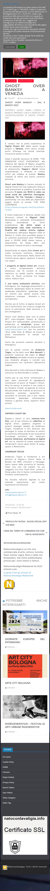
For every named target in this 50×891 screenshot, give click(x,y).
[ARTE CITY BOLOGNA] (25, 656)
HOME (5, 767)
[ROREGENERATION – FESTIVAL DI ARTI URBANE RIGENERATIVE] (25, 697)
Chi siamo (7, 757)
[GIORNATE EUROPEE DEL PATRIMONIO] (25, 612)
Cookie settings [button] (10, 47)
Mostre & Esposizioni (26, 81)
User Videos (7, 792)
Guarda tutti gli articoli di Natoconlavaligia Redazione (18, 574)
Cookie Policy (8, 762)
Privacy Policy (8, 782)
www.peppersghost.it (15, 492)
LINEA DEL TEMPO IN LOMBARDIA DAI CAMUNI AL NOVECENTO (24, 533)
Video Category (9, 798)
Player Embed (8, 777)
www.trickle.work (13, 408)
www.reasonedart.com (16, 329)
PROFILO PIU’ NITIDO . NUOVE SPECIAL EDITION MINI (26, 523)
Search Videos (8, 787)
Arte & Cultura (11, 81)
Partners (6, 772)
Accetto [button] (21, 47)
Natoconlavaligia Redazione (29, 98)
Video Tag (7, 803)
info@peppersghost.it (16, 495)
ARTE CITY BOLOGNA (17, 683)
